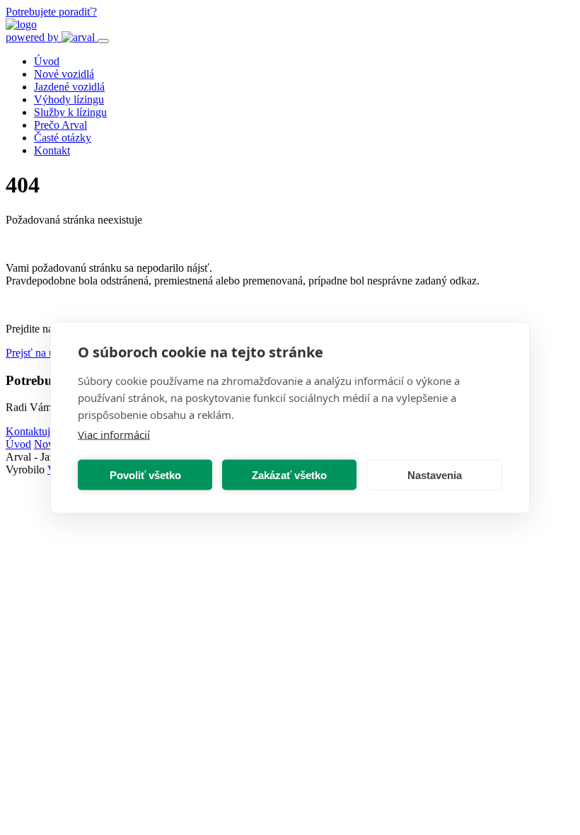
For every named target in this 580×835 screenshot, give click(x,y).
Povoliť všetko (145, 474)
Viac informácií (114, 434)
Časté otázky (62, 138)
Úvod (46, 61)
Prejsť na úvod (38, 353)
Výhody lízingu (69, 99)
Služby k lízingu (70, 112)
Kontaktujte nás (41, 431)
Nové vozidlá (64, 74)
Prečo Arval (60, 125)
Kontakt (52, 150)
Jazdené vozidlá (69, 87)
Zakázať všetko (289, 474)
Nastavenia (434, 474)
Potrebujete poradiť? (51, 12)
